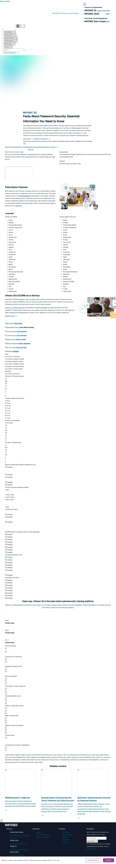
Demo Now (28, 139)
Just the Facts (21, 335)
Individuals (9, 32)
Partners (72, 13)
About (8, 47)
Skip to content (5, 1)
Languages (40, 147)
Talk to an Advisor (11, 53)
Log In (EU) (106, 11)
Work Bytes (18, 323)
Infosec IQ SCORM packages (14, 308)
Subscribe (92, 841)
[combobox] (14, 49)
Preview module (22, 147)
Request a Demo (51, 147)
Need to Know (21, 339)
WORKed (16, 351)
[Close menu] (22, 26)
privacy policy (91, 849)
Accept (108, 860)
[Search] (24, 49)
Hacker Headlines (24, 343)
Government (10, 35)
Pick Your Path (21, 347)
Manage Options (93, 860)
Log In (99, 11)
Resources (9, 44)
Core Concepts (22, 331)
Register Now (11, 316)
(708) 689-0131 (57, 13)
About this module (11, 147)
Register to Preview (42, 139)
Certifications (10, 41)
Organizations (10, 38)
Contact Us (66, 13)
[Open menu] (18, 26)
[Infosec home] (8, 26)
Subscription (32, 148)
